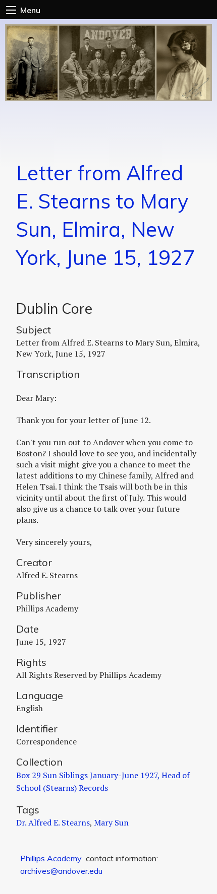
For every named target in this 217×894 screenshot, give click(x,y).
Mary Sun (111, 822)
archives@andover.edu (61, 871)
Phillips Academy (51, 858)
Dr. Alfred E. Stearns (53, 822)
